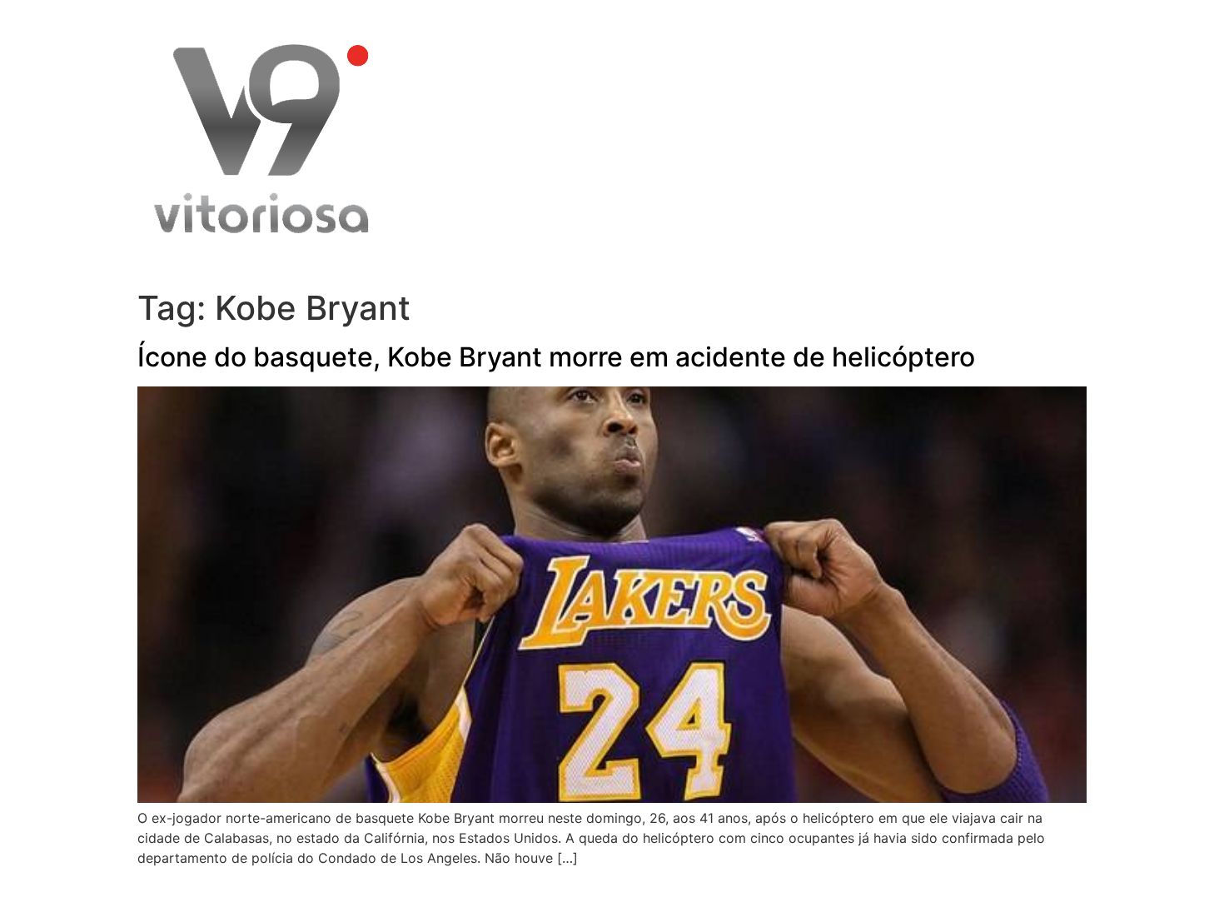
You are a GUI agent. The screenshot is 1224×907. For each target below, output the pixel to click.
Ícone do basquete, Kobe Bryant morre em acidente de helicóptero (556, 357)
